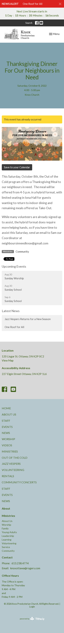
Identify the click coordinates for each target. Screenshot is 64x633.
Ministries (10, 451)
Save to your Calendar (17, 167)
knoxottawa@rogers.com (25, 568)
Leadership (8, 535)
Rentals (8, 476)
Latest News (11, 311)
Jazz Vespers (11, 463)
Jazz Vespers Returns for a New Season (28, 319)
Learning (6, 539)
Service (6, 547)
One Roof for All (32, 3)
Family (5, 528)
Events (7, 426)
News (6, 432)
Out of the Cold (14, 457)
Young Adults (9, 532)
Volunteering (13, 469)
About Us (9, 414)
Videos (7, 445)
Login (32, 606)
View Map (8, 360)
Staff (6, 420)
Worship (8, 439)
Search (28, 22)
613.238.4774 (20, 563)
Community (22, 251)
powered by (30, 622)
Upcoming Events (14, 266)
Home (6, 408)
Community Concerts (19, 482)
